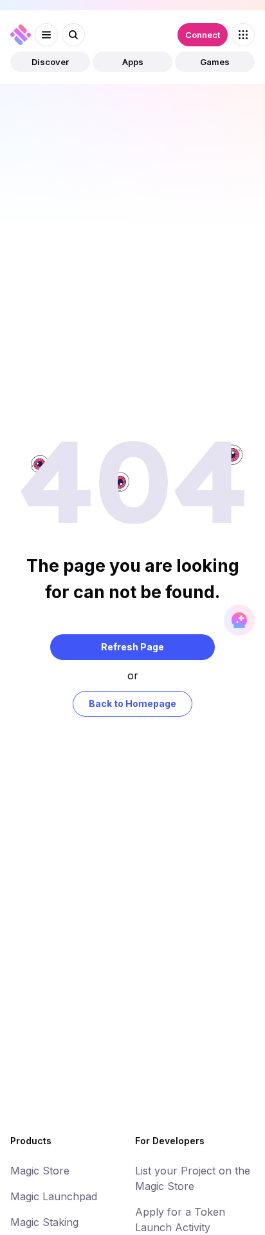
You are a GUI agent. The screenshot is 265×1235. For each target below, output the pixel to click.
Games (215, 62)
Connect (202, 35)
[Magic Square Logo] (20, 34)
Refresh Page (132, 646)
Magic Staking (44, 1222)
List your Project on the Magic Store (192, 1178)
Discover (50, 62)
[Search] (73, 34)
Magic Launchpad (53, 1196)
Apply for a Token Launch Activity (180, 1219)
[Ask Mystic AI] (239, 620)
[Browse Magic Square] (243, 34)
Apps (132, 62)
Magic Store (39, 1170)
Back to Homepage (132, 703)
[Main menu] (46, 34)
